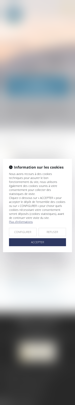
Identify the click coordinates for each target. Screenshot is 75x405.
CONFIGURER (22, 232)
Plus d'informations (21, 222)
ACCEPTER (37, 242)
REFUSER (52, 232)
